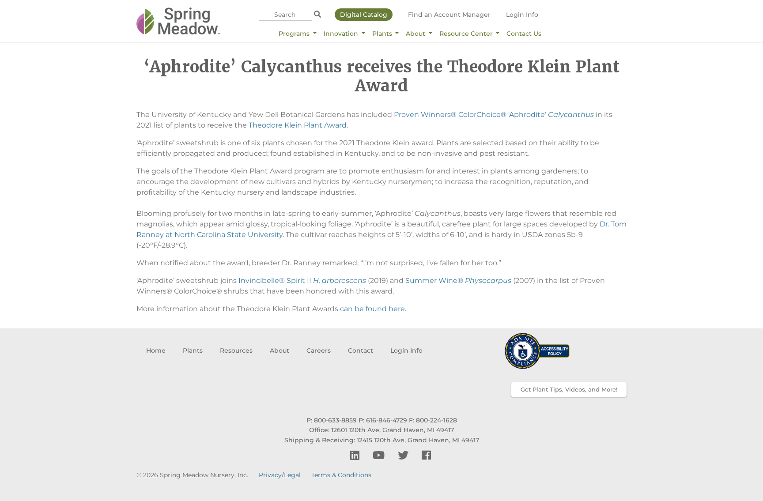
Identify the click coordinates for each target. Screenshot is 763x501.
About (416, 34)
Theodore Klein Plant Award (298, 125)
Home (156, 350)
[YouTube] (380, 455)
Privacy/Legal (280, 475)
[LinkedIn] (356, 455)
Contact (360, 350)
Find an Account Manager (449, 15)
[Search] (317, 14)
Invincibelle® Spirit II (302, 280)
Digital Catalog (363, 15)
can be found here (372, 309)
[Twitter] (404, 455)
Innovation (342, 34)
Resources (236, 350)
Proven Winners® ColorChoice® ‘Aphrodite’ (494, 114)
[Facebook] (426, 455)
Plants (383, 34)
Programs (295, 34)
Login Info (522, 15)
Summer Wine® (458, 280)
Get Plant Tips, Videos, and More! (569, 389)
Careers (318, 350)
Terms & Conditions (341, 475)
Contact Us (523, 34)
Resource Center (467, 34)
